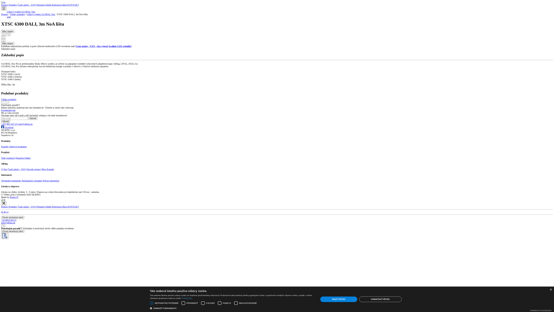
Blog (65, 5)
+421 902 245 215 (10, 124)
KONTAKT (73, 5)
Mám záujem (7, 31)
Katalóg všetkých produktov (14, 146)
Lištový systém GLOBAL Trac (20, 12)
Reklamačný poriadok (32, 181)
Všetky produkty (17, 14)
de (5, 212)
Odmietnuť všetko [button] (380, 299)
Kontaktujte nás (8, 110)
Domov (5, 5)
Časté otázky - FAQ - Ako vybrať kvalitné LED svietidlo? (104, 46)
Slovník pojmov (33, 169)
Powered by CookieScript (541, 310)
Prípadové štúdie (44, 5)
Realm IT (14, 197)
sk (2, 212)
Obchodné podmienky (11, 181)
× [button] (551, 290)
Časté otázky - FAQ (27, 5)
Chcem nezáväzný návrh (12, 217)
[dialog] (277, 299)
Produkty (13, 5)
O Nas (4, 169)
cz (7, 212)
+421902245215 (8, 220)
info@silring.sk (26, 124)
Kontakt (50, 169)
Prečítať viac (187, 298)
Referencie (57, 5)
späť (8, 17)
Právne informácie (51, 181)
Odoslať (33, 118)
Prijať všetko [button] (339, 299)
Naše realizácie (8, 158)
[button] (232, 308)
